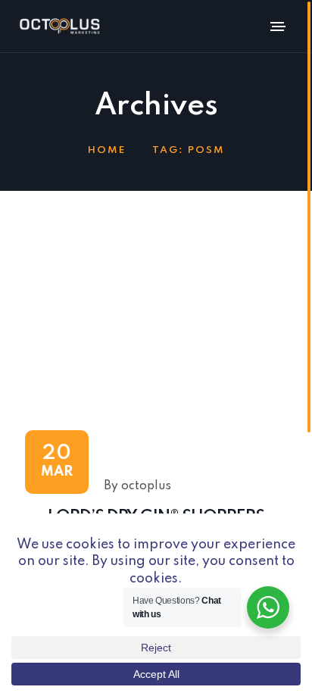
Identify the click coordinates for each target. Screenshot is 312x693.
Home (107, 150)
